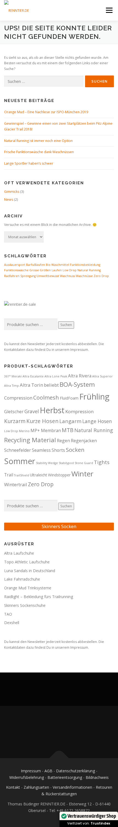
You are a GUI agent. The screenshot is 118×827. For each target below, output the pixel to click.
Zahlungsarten (36, 787)
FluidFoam (69, 398)
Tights (101, 462)
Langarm (70, 421)
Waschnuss (67, 276)
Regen (63, 441)
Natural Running (89, 270)
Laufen (57, 270)
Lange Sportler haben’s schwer (28, 163)
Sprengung (28, 276)
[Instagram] (66, 732)
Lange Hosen (97, 421)
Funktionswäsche (16, 270)
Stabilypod (66, 463)
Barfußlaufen (35, 265)
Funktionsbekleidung (85, 265)
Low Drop (70, 270)
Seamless (41, 450)
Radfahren (11, 276)
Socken (75, 449)
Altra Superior (102, 376)
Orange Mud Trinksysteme (27, 587)
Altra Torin (31, 385)
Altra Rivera (79, 376)
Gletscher (14, 412)
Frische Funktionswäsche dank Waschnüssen (39, 152)
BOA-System (77, 384)
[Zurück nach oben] (59, 758)
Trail (8, 475)
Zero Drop (101, 276)
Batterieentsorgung (64, 777)
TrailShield (21, 475)
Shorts (58, 450)
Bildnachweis (97, 777)
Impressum (31, 770)
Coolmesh (46, 397)
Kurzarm (15, 421)
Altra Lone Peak (55, 376)
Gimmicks (11, 191)
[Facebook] (52, 732)
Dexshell (11, 622)
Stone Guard (84, 463)
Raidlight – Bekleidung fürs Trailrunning (38, 596)
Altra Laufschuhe (19, 553)
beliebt (51, 385)
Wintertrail (15, 484)
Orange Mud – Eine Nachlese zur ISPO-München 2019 (46, 112)
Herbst (52, 410)
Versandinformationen (72, 787)
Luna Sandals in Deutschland (29, 570)
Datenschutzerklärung (75, 770)
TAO (8, 614)
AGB (48, 770)
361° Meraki (13, 376)
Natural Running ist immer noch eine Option (38, 140)
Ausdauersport (14, 265)
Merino (24, 431)
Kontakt (13, 787)
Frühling (94, 396)
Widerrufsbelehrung (26, 777)
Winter (82, 474)
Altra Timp (11, 386)
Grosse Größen (40, 270)
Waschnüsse (84, 276)
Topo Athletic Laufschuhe (27, 561)
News (8, 199)
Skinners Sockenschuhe (25, 605)
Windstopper (59, 474)
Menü (108, 10)
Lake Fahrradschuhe (22, 579)
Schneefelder (17, 450)
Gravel (31, 411)
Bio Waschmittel (57, 265)
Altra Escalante (33, 376)
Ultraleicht (38, 474)
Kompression (79, 411)
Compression (18, 398)
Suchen (66, 324)
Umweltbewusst (47, 276)
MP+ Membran (45, 430)
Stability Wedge (47, 463)
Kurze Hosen (42, 421)
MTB (68, 430)
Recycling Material (30, 440)
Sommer (19, 461)
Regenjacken (84, 441)
